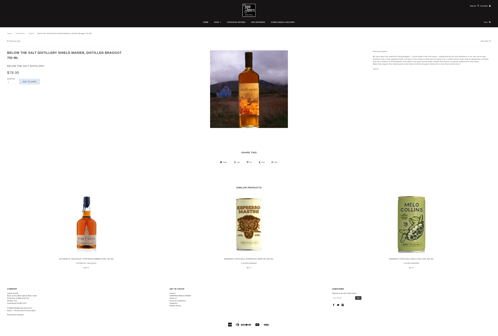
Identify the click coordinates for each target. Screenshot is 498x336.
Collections (20, 33)
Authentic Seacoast (86, 263)
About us (173, 298)
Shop (217, 22)
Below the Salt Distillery (25, 66)
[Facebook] (333, 305)
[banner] (249, 10)
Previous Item (15, 41)
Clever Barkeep (249, 263)
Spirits (31, 33)
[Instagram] (342, 305)
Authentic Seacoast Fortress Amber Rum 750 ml (86, 259)
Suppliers (174, 303)
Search (473, 6)
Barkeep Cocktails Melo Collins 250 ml (411, 259)
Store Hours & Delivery (283, 22)
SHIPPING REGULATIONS (180, 296)
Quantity (11, 79)
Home (205, 22)
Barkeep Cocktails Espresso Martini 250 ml (249, 259)
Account (484, 6)
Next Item (485, 41)
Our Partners (258, 22)
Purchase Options (236, 22)
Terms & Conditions (178, 301)
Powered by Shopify (15, 315)
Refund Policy (175, 306)
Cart (486, 22)
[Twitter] (338, 305)
